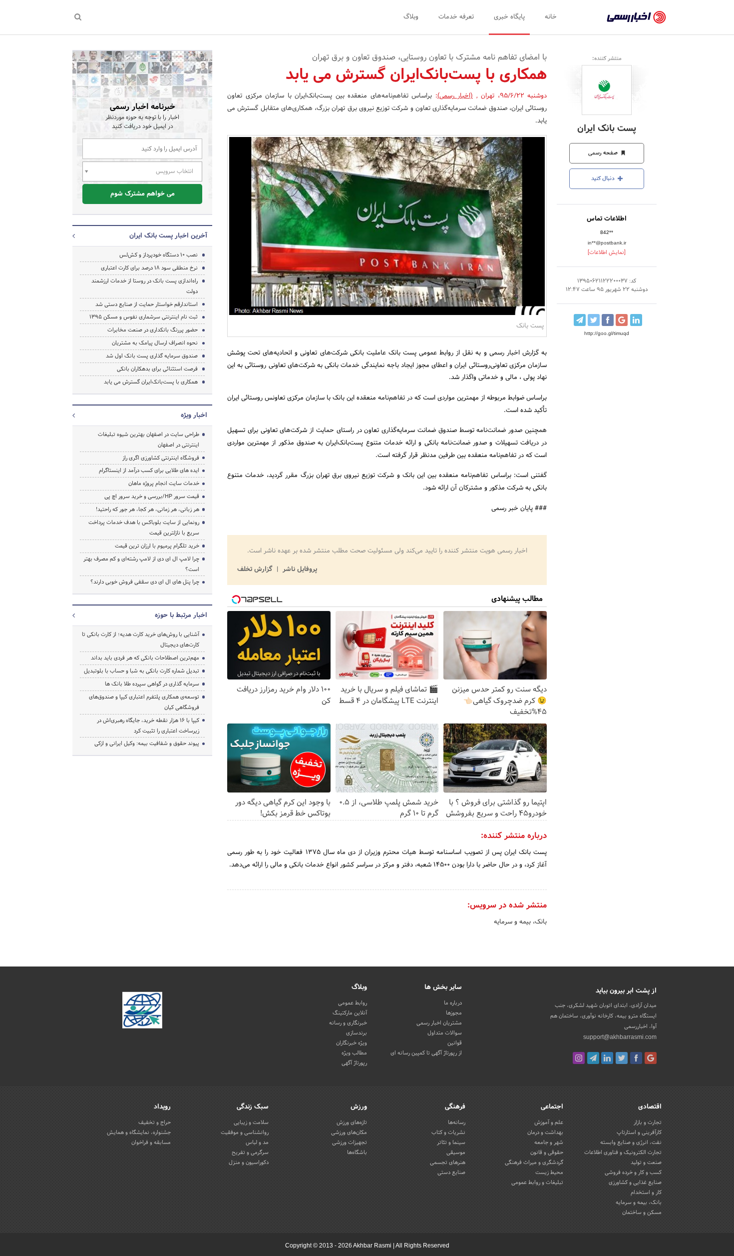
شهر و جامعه (548, 1142)
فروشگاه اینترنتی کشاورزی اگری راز (160, 458)
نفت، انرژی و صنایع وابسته (631, 1142)
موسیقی (455, 1152)
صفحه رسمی (603, 153)
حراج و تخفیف (154, 1122)
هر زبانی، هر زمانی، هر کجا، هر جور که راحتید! (147, 509)
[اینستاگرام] (579, 1058)
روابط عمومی (352, 1003)
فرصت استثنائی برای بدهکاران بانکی (157, 369)
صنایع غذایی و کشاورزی (635, 1182)
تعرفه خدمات (456, 17)
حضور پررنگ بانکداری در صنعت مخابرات (152, 330)
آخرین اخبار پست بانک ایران (168, 236)
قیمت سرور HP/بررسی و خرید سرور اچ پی (151, 496)
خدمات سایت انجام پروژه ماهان (163, 483)
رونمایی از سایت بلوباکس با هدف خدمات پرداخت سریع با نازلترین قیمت (143, 528)
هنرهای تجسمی (447, 1162)
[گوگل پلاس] (651, 1058)
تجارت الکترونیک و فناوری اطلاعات (623, 1152)
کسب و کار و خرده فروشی (633, 1172)
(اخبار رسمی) (455, 96)
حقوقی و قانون (546, 1152)
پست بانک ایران (606, 128)
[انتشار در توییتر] (594, 320)
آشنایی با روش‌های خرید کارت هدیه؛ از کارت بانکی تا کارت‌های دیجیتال (140, 640)
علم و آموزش (548, 1122)
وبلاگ (410, 17)
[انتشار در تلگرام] (580, 320)
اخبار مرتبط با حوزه (181, 615)
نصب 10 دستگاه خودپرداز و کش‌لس (158, 255)
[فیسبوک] (636, 1058)
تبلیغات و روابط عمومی (537, 1182)
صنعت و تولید (646, 1162)
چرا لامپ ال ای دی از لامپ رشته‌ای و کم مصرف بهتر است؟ (141, 564)
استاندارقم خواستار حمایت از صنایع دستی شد (146, 304)
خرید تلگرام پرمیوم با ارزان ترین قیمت (157, 546)
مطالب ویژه (354, 1053)
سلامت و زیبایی (251, 1122)
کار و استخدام (646, 1192)
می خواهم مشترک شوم (142, 194)
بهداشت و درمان (545, 1132)
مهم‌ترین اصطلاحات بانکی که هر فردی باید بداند (145, 658)
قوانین (454, 1043)
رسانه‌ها (456, 1122)
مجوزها (454, 1013)
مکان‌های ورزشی (349, 1132)
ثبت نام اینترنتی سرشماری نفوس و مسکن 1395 (143, 317)
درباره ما (453, 1003)
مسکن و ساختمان (642, 1212)
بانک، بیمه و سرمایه (520, 922)
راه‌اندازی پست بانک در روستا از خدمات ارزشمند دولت (144, 286)
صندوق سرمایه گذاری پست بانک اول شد (152, 356)
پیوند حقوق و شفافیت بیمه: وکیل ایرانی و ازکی (146, 743)
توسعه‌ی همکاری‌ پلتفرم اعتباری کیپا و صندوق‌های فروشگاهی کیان (144, 702)
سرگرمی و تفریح (250, 1152)
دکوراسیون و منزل (249, 1162)
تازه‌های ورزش (352, 1122)
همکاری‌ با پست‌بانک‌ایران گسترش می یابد (151, 382)
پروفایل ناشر (299, 569)
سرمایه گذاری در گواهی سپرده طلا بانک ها (152, 684)
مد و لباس (257, 1142)
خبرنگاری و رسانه (348, 1023)
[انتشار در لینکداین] (636, 320)
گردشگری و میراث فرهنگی (534, 1162)
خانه (551, 17)
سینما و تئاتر (451, 1142)
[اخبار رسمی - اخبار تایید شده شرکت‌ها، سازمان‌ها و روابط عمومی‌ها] (636, 17)
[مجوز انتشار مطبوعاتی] (142, 1011)
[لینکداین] (607, 1058)
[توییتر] (622, 1058)
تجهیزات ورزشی (349, 1142)
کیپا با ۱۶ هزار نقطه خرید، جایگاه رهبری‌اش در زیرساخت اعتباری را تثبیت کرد (148, 726)
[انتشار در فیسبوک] (608, 320)
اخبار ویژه (194, 415)
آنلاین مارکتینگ (350, 1013)
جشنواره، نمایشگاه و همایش (139, 1132)
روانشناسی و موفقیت (245, 1132)
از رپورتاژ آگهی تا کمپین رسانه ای (426, 1053)
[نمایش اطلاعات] (607, 252)
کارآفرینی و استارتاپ (639, 1132)
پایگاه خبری (509, 17)
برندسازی (356, 1033)
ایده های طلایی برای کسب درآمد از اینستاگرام (149, 470)
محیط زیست (549, 1172)
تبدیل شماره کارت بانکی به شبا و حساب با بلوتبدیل (141, 671)
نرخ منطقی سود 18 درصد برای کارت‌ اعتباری (149, 268)
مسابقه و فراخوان (151, 1142)
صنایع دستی (451, 1172)
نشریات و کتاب (448, 1132)
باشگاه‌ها (357, 1152)
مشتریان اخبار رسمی (439, 1023)
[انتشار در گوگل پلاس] (622, 320)
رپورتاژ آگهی (354, 1063)
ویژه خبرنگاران (351, 1043)
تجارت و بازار (648, 1122)
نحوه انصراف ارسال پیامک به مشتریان (155, 343)
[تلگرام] (593, 1058)
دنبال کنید (603, 178)
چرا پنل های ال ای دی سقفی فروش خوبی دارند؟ (144, 582)
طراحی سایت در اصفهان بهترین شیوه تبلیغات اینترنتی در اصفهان (148, 440)
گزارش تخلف (255, 569)
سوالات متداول (444, 1033)
